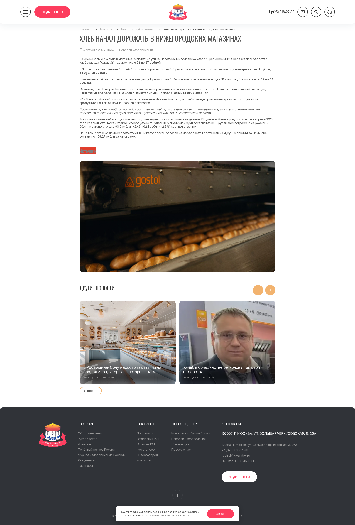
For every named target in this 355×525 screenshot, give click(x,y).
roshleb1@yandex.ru (236, 455)
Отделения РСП (148, 439)
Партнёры (85, 466)
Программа (145, 433)
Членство (85, 444)
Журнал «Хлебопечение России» (101, 455)
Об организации (90, 433)
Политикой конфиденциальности (167, 515)
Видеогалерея (147, 455)
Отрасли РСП (146, 444)
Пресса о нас (181, 450)
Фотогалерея (146, 450)
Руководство (87, 439)
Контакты (144, 460)
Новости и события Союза (190, 433)
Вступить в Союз (52, 12)
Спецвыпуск (180, 444)
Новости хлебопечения (188, 439)
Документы (86, 460)
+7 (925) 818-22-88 (280, 12)
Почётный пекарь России (96, 450)
